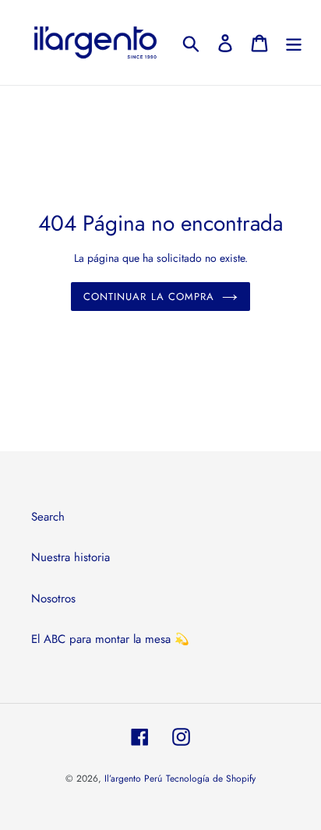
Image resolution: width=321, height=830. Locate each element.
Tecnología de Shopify (211, 779)
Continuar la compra (148, 296)
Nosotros (53, 598)
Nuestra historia (70, 557)
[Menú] (294, 43)
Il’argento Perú (133, 779)
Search (48, 516)
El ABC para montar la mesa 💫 (110, 639)
